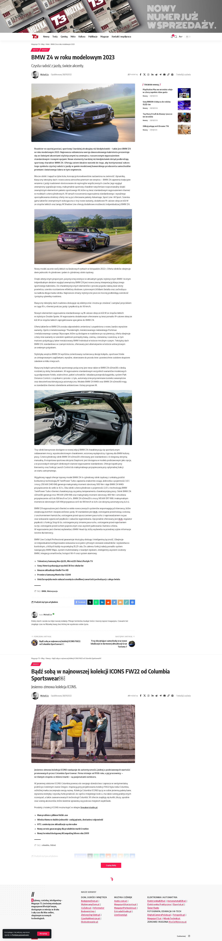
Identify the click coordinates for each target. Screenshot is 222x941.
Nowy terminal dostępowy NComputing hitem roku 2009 (63, 833)
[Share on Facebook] (140, 74)
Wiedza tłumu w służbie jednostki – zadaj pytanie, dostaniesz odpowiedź (70, 819)
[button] (43, 934)
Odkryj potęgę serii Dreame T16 (156, 126)
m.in (95, 512)
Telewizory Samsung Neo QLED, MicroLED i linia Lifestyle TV (65, 561)
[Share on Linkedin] (152, 74)
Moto (35, 50)
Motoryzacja (52, 591)
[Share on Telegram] (160, 74)
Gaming (36, 883)
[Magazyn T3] (35, 36)
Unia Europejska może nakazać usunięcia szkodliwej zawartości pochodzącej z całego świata (78, 579)
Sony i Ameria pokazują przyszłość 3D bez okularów (60, 565)
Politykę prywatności (20, 935)
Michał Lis (44, 74)
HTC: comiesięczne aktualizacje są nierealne (57, 824)
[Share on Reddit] (156, 74)
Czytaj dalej (111, 865)
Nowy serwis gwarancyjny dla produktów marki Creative (63, 829)
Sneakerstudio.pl (89, 807)
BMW (44, 591)
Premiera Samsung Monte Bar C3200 (54, 574)
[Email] (164, 74)
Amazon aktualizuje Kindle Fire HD (52, 570)
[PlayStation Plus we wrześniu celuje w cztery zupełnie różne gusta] (184, 93)
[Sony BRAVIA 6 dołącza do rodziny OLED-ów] (184, 105)
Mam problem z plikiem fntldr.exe (52, 815)
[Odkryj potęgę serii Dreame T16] (184, 129)
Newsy (45, 50)
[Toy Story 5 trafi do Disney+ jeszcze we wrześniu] (184, 117)
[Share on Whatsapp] (148, 74)
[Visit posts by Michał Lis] (35, 74)
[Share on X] (144, 74)
